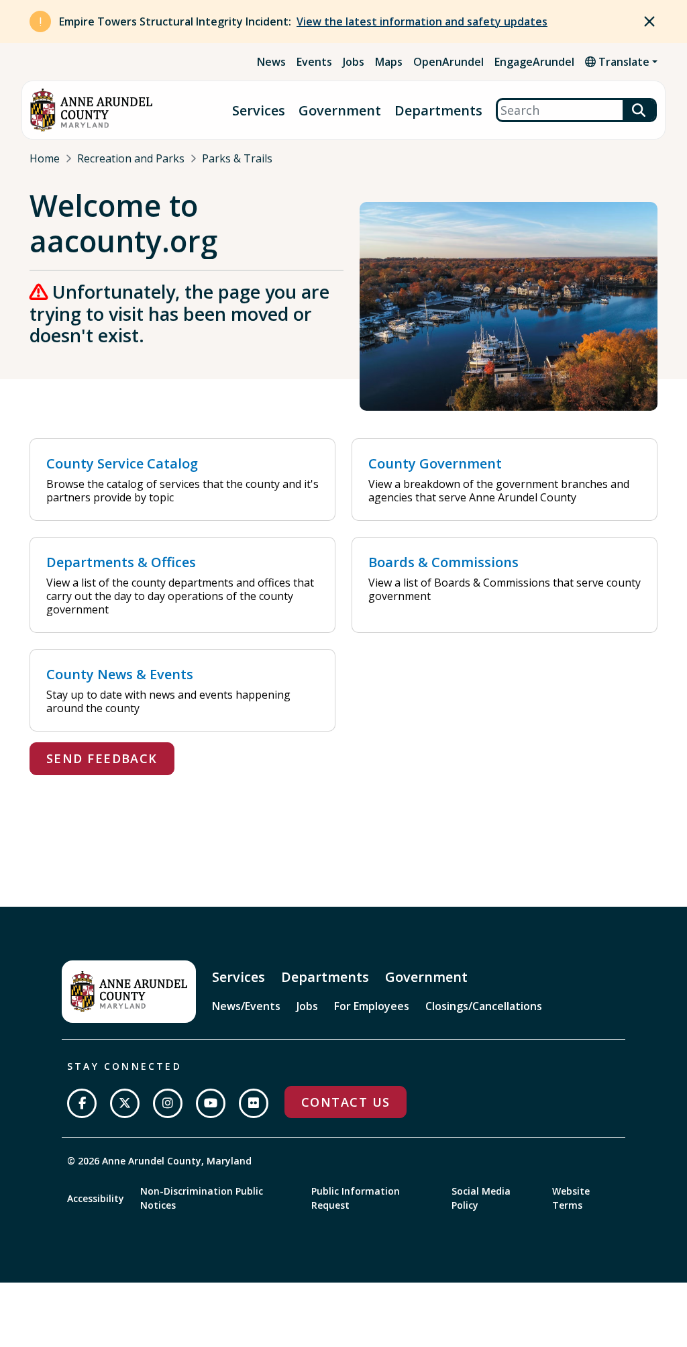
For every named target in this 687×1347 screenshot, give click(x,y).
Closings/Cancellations (483, 1006)
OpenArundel (448, 61)
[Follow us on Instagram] (167, 1103)
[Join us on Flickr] (253, 1103)
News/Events (246, 1006)
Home (45, 158)
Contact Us (345, 1102)
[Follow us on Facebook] (82, 1103)
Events (314, 61)
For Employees (371, 1006)
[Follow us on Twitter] (125, 1103)
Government (340, 110)
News (271, 61)
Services (258, 110)
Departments (438, 110)
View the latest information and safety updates (422, 21)
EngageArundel (534, 61)
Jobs (353, 61)
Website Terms (571, 1198)
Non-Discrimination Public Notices (201, 1198)
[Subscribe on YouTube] (210, 1103)
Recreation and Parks (130, 158)
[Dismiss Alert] (649, 21)
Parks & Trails (237, 158)
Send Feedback (102, 758)
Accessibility (95, 1198)
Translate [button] (622, 61)
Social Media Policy (481, 1198)
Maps (389, 61)
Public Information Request (355, 1198)
